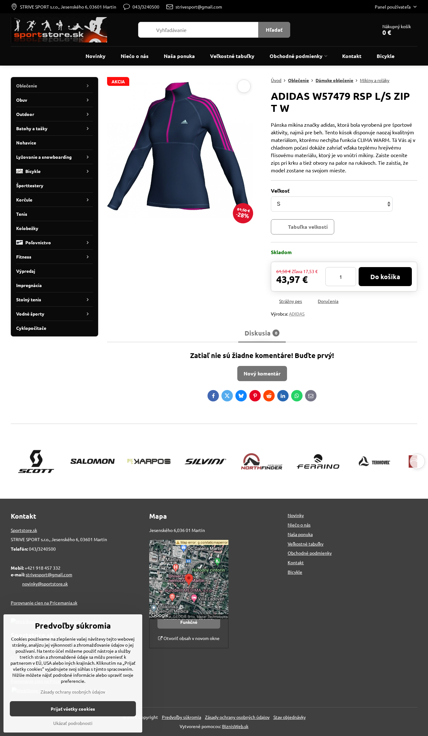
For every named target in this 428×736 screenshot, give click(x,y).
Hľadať (274, 29)
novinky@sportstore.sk (45, 583)
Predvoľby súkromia (181, 717)
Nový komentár (262, 373)
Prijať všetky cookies (73, 709)
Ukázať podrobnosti (73, 723)
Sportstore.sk (24, 530)
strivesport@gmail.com (49, 574)
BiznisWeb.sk (235, 726)
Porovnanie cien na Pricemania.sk (44, 602)
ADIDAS (296, 314)
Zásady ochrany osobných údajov (237, 717)
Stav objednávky (289, 717)
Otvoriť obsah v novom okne (191, 638)
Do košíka (385, 276)
